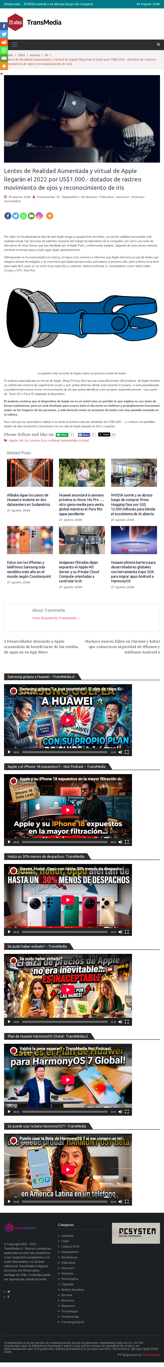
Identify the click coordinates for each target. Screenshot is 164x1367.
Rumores (68, 1306)
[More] (49, 213)
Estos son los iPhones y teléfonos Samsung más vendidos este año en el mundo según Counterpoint (29, 569)
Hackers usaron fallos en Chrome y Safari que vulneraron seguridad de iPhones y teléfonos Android (122, 646)
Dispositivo (70, 197)
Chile (65, 1241)
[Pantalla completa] (127, 752)
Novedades (12, 201)
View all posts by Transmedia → (56, 618)
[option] (61, 4)
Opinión (67, 1284)
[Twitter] (15, 213)
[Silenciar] (120, 752)
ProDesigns (151, 1355)
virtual (84, 440)
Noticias (137, 197)
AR (21, 440)
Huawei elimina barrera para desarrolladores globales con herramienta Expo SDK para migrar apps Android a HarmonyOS (133, 571)
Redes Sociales (72, 1289)
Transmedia (46, 197)
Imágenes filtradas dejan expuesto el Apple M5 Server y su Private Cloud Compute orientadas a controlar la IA (79, 571)
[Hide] (1, 74)
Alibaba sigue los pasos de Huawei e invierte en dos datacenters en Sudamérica (28, 499)
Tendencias (70, 1316)
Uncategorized (72, 1322)
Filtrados (106, 197)
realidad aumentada (62, 440)
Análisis (67, 1236)
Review (66, 1295)
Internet (122, 197)
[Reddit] (4, 42)
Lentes (34, 440)
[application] (68, 720)
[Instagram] (39, 213)
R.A (43, 440)
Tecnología (69, 1311)
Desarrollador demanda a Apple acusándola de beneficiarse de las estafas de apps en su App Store (41, 646)
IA (26, 440)
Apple (13, 440)
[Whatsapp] (23, 213)
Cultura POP (70, 1246)
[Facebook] (7, 213)
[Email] (31, 213)
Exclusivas (89, 197)
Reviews (67, 1300)
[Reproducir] (9, 752)
